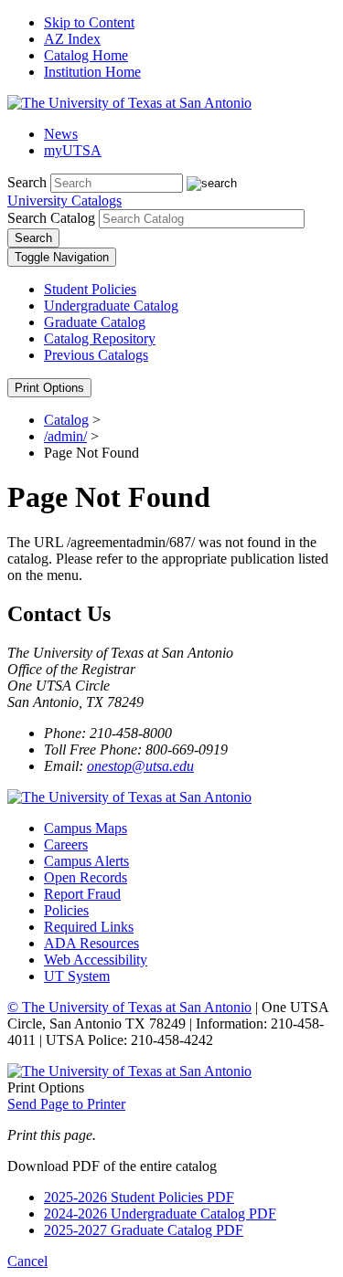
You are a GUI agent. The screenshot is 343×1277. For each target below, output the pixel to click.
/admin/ (65, 436)
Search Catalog (51, 218)
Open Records (85, 877)
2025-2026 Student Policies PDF (139, 1197)
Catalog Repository (99, 338)
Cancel (27, 1261)
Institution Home (92, 71)
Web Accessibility (95, 959)
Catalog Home (86, 55)
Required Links (89, 926)
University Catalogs (64, 200)
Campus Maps (85, 828)
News (61, 134)
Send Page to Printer (66, 1104)
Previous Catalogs (96, 355)
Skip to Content (89, 22)
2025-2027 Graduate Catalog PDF (143, 1230)
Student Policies (90, 289)
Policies (66, 910)
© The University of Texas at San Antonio (129, 1007)
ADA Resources (91, 943)
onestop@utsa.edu (140, 766)
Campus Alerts (86, 861)
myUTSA (73, 150)
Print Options (49, 388)
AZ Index (72, 39)
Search (27, 182)
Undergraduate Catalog (111, 305)
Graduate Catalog (94, 322)
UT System (77, 976)
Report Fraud (82, 894)
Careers (66, 844)
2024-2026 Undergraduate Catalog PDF (160, 1213)
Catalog (66, 419)
